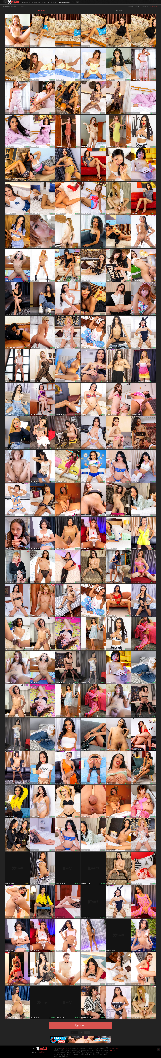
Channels (37, 2)
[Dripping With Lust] (93, 265)
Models (52, 2)
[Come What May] (93, 64)
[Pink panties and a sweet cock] (67, 633)
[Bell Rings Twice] (42, 30)
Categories (26, 2)
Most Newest (130, 6)
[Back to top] (158, 1049)
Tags (44, 2)
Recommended (153, 6)
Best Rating (137, 6)
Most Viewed (145, 6)
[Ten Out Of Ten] (67, 97)
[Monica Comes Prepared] (118, 30)
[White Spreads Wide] (143, 600)
